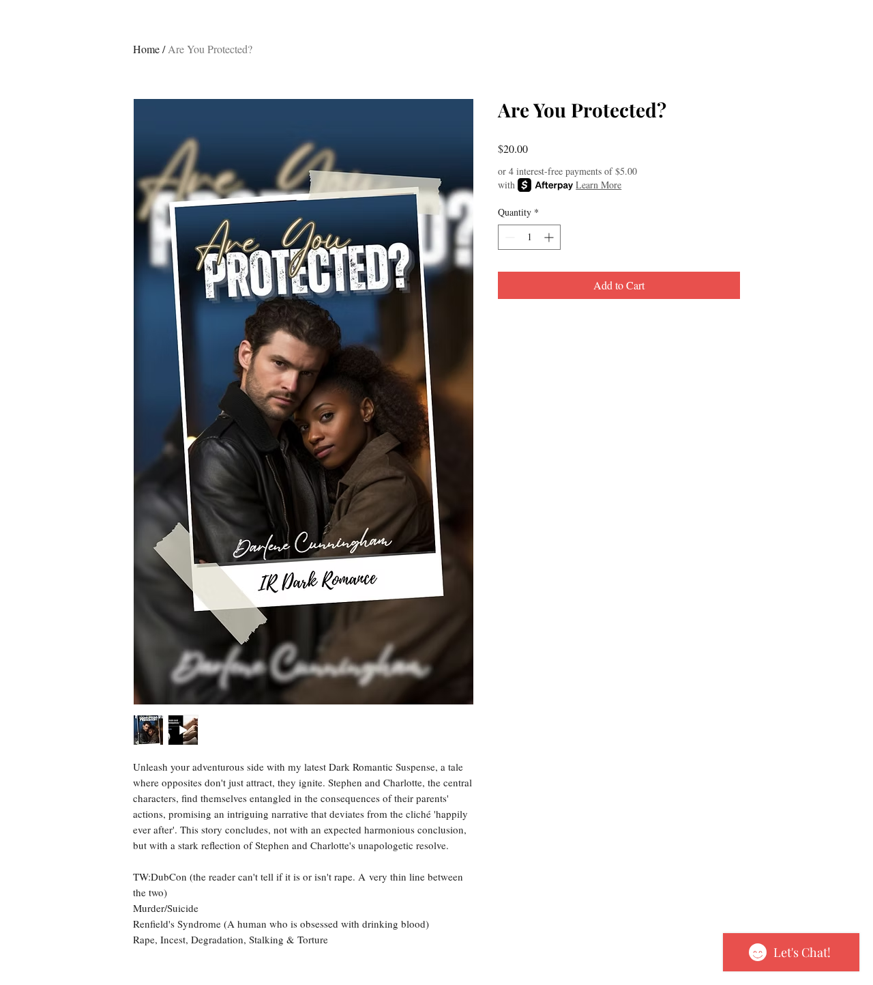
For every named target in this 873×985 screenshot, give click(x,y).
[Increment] (550, 237)
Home (146, 49)
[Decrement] (508, 237)
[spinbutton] (529, 237)
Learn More (598, 184)
